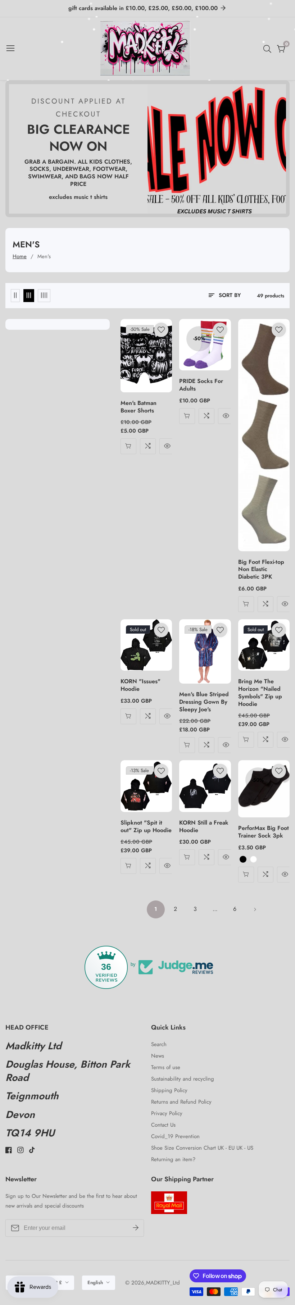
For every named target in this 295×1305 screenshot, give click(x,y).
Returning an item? (173, 1159)
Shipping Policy (169, 1090)
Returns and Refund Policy (181, 1102)
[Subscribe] (135, 1228)
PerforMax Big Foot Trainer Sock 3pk (263, 832)
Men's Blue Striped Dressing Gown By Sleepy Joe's (204, 702)
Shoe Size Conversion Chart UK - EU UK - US (202, 1148)
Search (159, 1044)
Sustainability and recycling (182, 1079)
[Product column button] (15, 295)
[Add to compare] (148, 446)
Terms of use (165, 1067)
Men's (44, 256)
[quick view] (128, 446)
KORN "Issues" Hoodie (140, 685)
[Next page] (255, 909)
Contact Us (163, 1125)
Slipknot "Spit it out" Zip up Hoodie (146, 826)
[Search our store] (268, 49)
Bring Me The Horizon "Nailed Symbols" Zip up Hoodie (260, 693)
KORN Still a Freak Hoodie (203, 826)
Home (20, 256)
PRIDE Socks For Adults (201, 385)
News (157, 1056)
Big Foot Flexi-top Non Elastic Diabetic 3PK (261, 569)
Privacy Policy (166, 1113)
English (95, 1282)
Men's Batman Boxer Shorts (138, 407)
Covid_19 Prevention (175, 1136)
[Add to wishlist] (161, 330)
